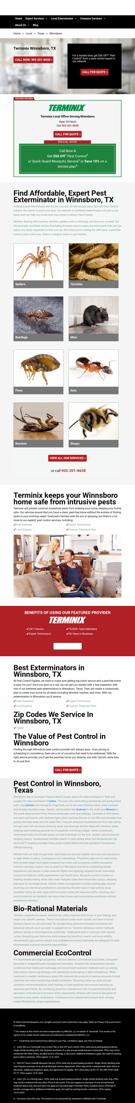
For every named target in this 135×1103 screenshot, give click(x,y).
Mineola (110, 809)
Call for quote (93, 72)
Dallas (52, 801)
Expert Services (35, 18)
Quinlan (29, 805)
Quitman (81, 809)
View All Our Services (66, 458)
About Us (20, 25)
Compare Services (91, 18)
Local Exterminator (62, 18)
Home (18, 18)
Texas (40, 33)
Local (29, 33)
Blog (35, 25)
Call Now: (32, 59)
